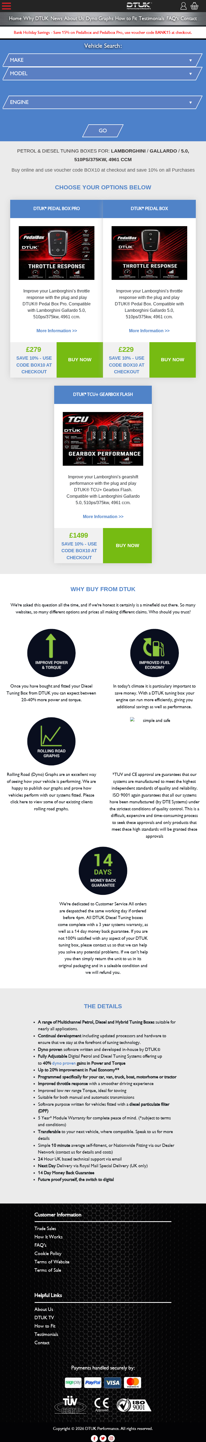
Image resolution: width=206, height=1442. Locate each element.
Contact (189, 18)
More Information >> (149, 330)
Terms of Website (52, 1262)
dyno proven (64, 1063)
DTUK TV (44, 1318)
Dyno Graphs (99, 18)
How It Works (49, 1237)
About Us (74, 18)
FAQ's (173, 18)
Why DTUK (36, 18)
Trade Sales (45, 1228)
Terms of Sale (48, 1270)
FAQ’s (41, 1245)
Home (15, 18)
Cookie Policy (48, 1253)
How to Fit (126, 18)
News (56, 18)
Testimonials (151, 18)
